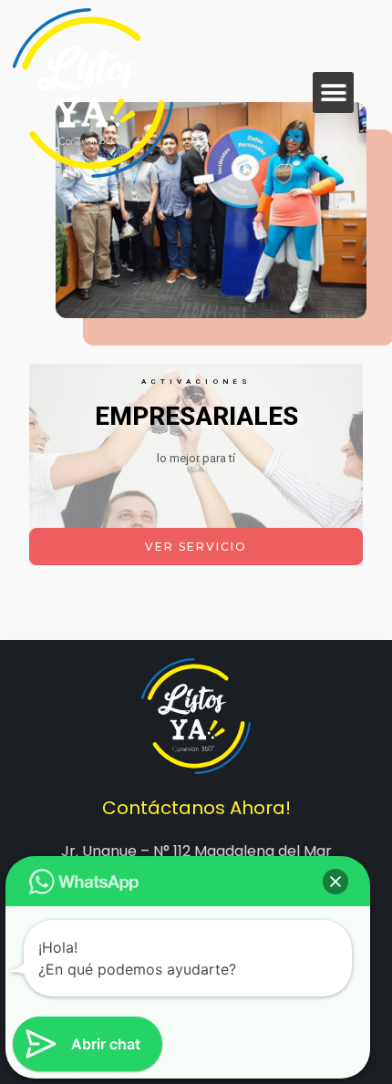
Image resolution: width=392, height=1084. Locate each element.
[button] (333, 92)
